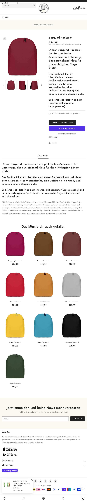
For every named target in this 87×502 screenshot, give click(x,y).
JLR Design (47, 485)
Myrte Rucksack (15, 383)
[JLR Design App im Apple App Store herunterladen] (10, 449)
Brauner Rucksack (43, 261)
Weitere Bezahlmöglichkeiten (67, 134)
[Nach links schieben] (4, 85)
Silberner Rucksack (71, 302)
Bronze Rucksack (43, 302)
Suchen (33, 5)
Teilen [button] (54, 143)
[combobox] (19, 5)
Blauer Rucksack (43, 342)
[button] (80, 8)
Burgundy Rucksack (15, 261)
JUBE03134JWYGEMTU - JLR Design (21, 484)
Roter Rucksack (15, 302)
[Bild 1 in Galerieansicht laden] (11, 85)
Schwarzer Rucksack (72, 342)
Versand (58, 45)
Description (43, 155)
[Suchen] (63, 498)
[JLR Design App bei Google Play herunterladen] (10, 454)
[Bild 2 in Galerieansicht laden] (22, 85)
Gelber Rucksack (15, 342)
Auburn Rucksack (72, 261)
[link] (4, 499)
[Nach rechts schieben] (41, 85)
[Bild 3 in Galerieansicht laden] (34, 85)
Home (36, 24)
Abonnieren (77, 419)
